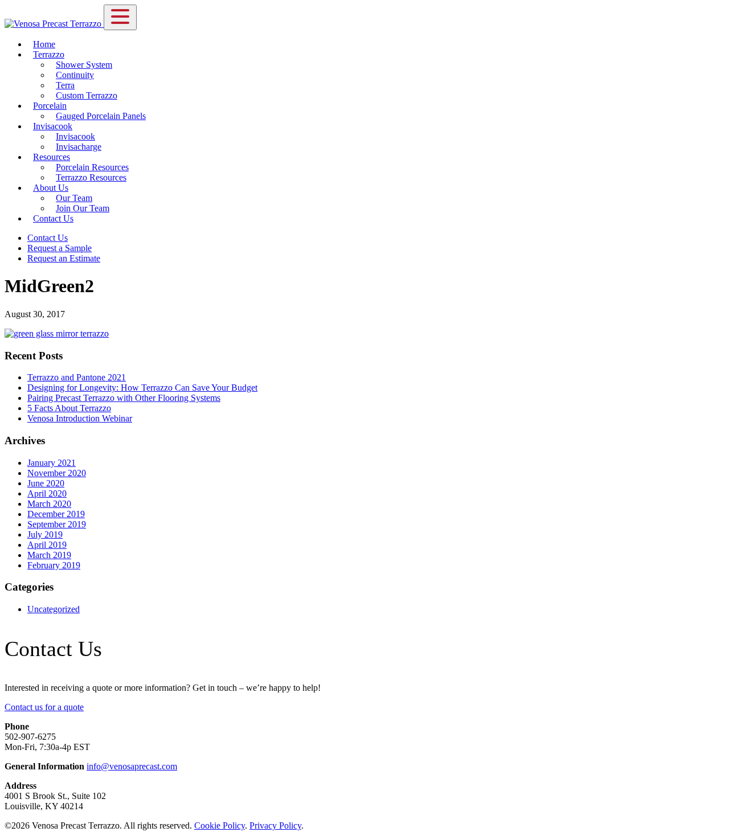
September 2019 (56, 524)
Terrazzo (48, 54)
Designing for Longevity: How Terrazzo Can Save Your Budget (142, 387)
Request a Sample (59, 248)
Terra (65, 85)
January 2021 (51, 463)
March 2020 (49, 504)
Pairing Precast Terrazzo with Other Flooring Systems (123, 398)
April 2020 (47, 493)
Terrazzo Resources (91, 177)
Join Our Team (82, 208)
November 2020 (56, 473)
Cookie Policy (219, 825)
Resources (51, 157)
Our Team (74, 198)
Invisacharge (78, 146)
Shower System (84, 64)
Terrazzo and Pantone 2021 (76, 377)
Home (44, 44)
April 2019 (47, 545)
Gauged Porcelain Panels (101, 116)
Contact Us (53, 218)
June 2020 (45, 483)
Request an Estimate (63, 258)
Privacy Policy (275, 825)
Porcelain (50, 105)
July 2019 (45, 534)
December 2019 (56, 514)
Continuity (75, 75)
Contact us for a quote (44, 707)
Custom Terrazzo (86, 95)
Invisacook (52, 126)
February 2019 (53, 565)
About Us (50, 187)
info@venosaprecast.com (132, 766)
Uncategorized (53, 609)
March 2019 (49, 555)
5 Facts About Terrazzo (69, 408)
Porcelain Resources (92, 167)
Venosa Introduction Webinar (79, 418)
